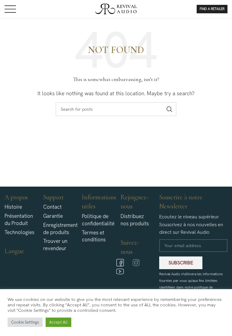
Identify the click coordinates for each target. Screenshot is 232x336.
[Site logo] (116, 8)
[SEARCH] (169, 109)
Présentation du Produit (19, 220)
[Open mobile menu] (10, 9)
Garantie (53, 216)
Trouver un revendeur (55, 245)
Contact (52, 207)
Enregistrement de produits (60, 229)
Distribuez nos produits (135, 220)
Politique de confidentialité (98, 220)
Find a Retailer (212, 9)
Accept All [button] (58, 322)
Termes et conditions (94, 236)
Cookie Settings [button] (25, 322)
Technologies (19, 232)
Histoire (13, 207)
